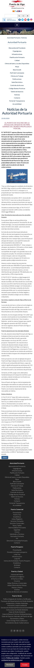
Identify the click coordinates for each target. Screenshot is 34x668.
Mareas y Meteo (17, 587)
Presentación (17, 512)
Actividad (17, 565)
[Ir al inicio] (27, 16)
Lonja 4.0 (17, 558)
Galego (16, 11)
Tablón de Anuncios (17, 91)
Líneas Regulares (17, 519)
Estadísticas (17, 517)
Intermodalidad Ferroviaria (17, 527)
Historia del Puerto (17, 574)
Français (20, 11)
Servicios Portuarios (17, 521)
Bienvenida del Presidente (17, 48)
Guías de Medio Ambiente (17, 612)
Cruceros (17, 581)
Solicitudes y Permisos (17, 534)
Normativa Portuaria (17, 536)
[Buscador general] (19, 16)
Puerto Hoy (17, 514)
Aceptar (24, 665)
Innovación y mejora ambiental (17, 605)
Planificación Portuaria (17, 57)
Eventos (17, 589)
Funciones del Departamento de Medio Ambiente (17, 601)
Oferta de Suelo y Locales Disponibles (17, 63)
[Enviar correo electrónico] (23, 16)
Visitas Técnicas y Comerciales (17, 583)
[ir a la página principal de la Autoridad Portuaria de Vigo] (17, 4)
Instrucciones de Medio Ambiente (17, 610)
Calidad (17, 60)
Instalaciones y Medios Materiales (17, 603)
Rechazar (9, 665)
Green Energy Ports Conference (17, 620)
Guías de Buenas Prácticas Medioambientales (17, 614)
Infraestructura (17, 556)
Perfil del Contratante (17, 73)
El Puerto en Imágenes (17, 576)
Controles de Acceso (17, 85)
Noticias (24, 38)
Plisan (17, 67)
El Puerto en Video (17, 579)
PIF (17, 538)
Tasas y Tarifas (17, 525)
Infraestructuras (17, 54)
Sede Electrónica (17, 82)
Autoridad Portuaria (13, 38)
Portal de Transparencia (17, 101)
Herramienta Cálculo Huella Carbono (17, 623)
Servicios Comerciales (17, 523)
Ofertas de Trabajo (17, 76)
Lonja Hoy (17, 554)
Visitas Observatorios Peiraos (17, 585)
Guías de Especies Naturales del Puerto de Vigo (17, 616)
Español (13, 11)
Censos (17, 532)
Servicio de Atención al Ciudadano (17, 592)
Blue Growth (17, 70)
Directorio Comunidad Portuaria (17, 541)
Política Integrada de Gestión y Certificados (17, 599)
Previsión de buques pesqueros (17, 552)
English (18, 11)
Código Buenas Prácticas (17, 88)
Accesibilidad (17, 104)
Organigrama (17, 51)
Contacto (17, 98)
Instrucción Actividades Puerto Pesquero (17, 561)
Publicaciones (17, 79)
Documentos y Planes (17, 618)
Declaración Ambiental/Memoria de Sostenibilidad (17, 607)
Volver (5, 457)
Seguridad (17, 530)
